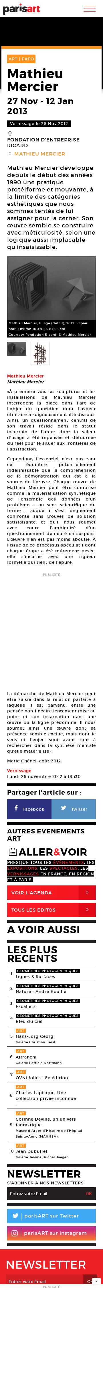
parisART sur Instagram (55, 1233)
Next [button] (84, 297)
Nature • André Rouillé (41, 991)
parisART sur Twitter (45, 1217)
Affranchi (26, 1057)
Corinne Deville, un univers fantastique (46, 1122)
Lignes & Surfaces (35, 976)
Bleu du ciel (29, 1021)
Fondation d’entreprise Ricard (43, 143)
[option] (51, 297)
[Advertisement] (51, 630)
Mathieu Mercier (39, 154)
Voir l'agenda (51, 892)
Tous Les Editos (51, 909)
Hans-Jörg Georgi (35, 1036)
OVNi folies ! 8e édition (42, 1077)
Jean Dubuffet (32, 1151)
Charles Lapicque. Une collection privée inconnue (46, 1095)
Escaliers (26, 1006)
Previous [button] (18, 297)
